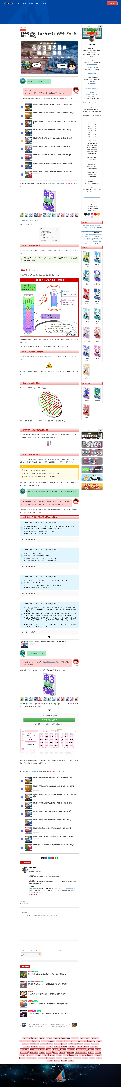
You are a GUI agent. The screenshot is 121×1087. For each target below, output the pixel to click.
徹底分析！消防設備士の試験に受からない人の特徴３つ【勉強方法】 (47, 974)
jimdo (50, 1038)
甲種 (63, 1052)
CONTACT (112, 3)
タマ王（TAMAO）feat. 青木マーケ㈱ (92, 197)
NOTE (44, 3)
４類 (50, 1060)
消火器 (63, 1049)
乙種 (99, 1041)
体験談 (58, 1044)
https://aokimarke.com (92, 64)
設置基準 (30, 1055)
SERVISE (38, 3)
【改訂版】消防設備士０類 (92, 88)
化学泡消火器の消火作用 (46, 234)
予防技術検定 (35, 1044)
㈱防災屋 (33, 892)
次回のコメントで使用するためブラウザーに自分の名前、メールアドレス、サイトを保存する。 (43, 950)
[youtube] (34, 894)
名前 (22, 933)
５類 (57, 1060)
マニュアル (60, 1041)
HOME (19, 3)
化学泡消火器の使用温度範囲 (47, 237)
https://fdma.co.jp (92, 73)
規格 (91, 1052)
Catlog (35, 1038)
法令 (56, 1049)
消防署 (91, 1049)
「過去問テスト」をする (48, 720)
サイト (22, 945)
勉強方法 (95, 1044)
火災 (98, 1049)
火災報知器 (24, 1052)
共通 (72, 1044)
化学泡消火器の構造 (44, 231)
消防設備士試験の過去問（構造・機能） (49, 240)
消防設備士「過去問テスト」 (58, 888)
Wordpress (66, 1038)
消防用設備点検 (82, 1049)
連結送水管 (74, 1055)
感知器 (64, 1046)
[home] (36, 894)
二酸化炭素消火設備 (47, 1044)
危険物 (27, 1046)
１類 (86, 1058)
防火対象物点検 (32, 1058)
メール (22, 939)
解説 (99, 1052)
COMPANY (31, 3)
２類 (92, 1058)
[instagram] (33, 894)
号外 (42, 1046)
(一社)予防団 (39, 892)
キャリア (95, 1038)
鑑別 (23, 1058)
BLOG (24, 3)
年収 (57, 1046)
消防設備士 (23, 901)
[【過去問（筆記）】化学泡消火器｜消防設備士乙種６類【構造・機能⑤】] (49, 858)
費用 (66, 1055)
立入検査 (71, 1052)
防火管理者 (51, 1058)
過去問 (83, 1055)
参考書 (34, 1046)
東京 (87, 1046)
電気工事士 (77, 1058)
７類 (71, 1060)
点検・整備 (34, 1052)
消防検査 (71, 1049)
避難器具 (98, 1055)
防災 (59, 1058)
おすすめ (76, 1038)
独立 (49, 1052)
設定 (22, 1055)
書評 (80, 1046)
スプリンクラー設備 (26, 1041)
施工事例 (72, 1046)
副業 (87, 1044)
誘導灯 (45, 1055)
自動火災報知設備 (81, 1052)
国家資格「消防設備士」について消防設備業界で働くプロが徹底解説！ (48, 984)
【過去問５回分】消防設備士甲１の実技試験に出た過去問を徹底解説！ (48, 1004)
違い (91, 1055)
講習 (59, 1055)
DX (42, 1038)
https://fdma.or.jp (92, 83)
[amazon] (98, 214)
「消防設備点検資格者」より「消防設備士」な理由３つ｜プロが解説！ (48, 1013)
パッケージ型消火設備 (48, 1041)
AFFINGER (27, 1038)
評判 (38, 1055)
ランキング (82, 1041)
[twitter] (42, 858)
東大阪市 (94, 1046)
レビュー (92, 1041)
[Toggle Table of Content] (56, 229)
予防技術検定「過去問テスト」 (92, 96)
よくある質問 (86, 1038)
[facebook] (45, 858)
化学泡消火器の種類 (45, 239)
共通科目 (80, 1044)
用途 (56, 1052)
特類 (42, 1052)
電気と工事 (68, 1058)
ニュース (37, 1041)
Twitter (57, 1038)
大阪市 (50, 1046)
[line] (56, 858)
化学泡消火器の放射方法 (48, 232)
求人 (49, 1049)
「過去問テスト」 (50, 662)
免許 (65, 1044)
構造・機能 (26, 903)
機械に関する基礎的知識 (37, 1049)
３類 (99, 1058)
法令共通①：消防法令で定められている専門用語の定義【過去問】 (47, 994)
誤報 (53, 1055)
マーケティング (71, 1041)
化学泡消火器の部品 (45, 235)
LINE (62, 1066)
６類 (65, 1060)
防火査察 (42, 1058)
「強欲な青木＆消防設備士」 (56, 890)
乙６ (22, 903)
